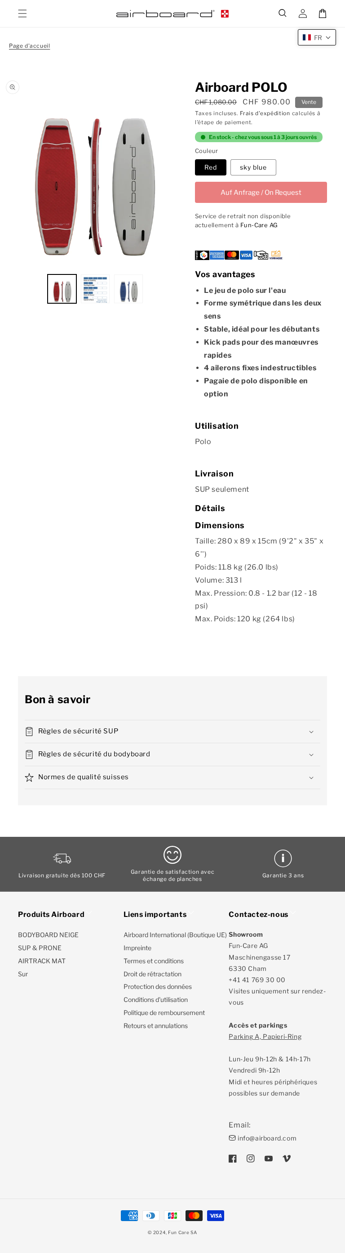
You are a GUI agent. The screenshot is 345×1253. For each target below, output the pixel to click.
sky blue (253, 167)
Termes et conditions (154, 961)
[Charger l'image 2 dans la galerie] (95, 288)
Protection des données (158, 986)
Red (210, 167)
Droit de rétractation (152, 974)
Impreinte (137, 948)
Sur (23, 974)
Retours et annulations (156, 1025)
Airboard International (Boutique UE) (175, 935)
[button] (283, 13)
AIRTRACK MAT (42, 961)
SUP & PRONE (40, 948)
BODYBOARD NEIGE (48, 935)
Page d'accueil (29, 45)
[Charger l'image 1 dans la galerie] (62, 288)
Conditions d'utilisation (156, 999)
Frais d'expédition (265, 113)
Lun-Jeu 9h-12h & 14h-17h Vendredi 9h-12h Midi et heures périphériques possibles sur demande (273, 1065)
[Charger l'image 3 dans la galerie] (128, 288)
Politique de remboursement (164, 1012)
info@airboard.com (267, 1138)
